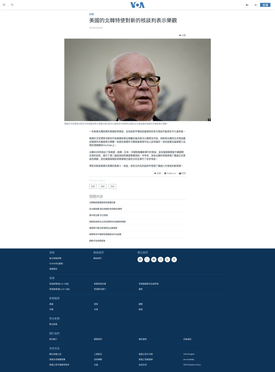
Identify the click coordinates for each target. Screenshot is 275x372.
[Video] (247, 5)
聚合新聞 (53, 324)
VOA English (189, 354)
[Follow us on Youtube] (154, 259)
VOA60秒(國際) (56, 263)
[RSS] (167, 259)
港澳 (96, 304)
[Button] (182, 35)
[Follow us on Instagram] (160, 259)
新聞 (91, 14)
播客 (141, 289)
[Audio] (256, 5)
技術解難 (98, 359)
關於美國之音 (55, 354)
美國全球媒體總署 (57, 359)
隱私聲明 (143, 339)
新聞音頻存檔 (100, 284)
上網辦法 (98, 354)
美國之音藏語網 (146, 359)
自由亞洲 (143, 365)
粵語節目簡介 (100, 289)
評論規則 (187, 339)
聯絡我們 (97, 258)
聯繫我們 (98, 339)
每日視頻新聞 (55, 258)
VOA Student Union (192, 365)
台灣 (96, 309)
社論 (96, 365)
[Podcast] (174, 259)
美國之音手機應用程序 (59, 365)
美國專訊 (53, 269)
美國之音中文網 (146, 354)
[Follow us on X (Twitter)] (147, 259)
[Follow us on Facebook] (140, 259)
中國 (51, 309)
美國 (51, 304)
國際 (141, 304)
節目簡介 (53, 339)
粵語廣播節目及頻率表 (149, 284)
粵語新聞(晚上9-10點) (59, 284)
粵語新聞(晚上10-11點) (59, 289)
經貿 (141, 309)
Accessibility (188, 359)
